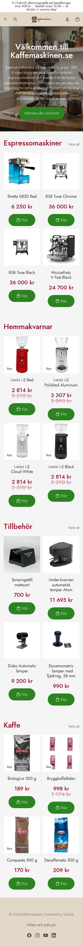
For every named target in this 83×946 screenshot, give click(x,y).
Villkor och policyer (41, 925)
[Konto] (67, 19)
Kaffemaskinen (32, 914)
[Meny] (5, 19)
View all (73, 144)
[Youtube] (45, 935)
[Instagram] (37, 935)
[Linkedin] (53, 935)
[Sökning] (15, 19)
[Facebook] (29, 935)
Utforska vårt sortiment (41, 113)
